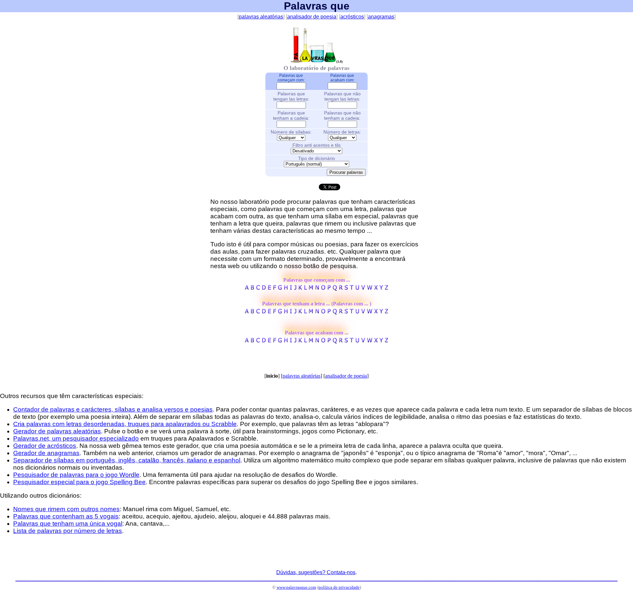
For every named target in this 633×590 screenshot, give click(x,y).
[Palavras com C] (258, 312)
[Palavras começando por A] (247, 289)
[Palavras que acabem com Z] (386, 341)
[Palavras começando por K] (300, 289)
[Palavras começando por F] (274, 289)
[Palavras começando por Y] (381, 289)
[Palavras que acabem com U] (357, 341)
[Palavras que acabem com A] (247, 341)
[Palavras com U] (357, 312)
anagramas (381, 16)
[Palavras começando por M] (311, 289)
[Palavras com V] (363, 312)
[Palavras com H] (285, 312)
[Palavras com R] (340, 312)
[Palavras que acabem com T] (351, 341)
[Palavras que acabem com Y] (381, 341)
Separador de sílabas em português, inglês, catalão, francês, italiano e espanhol (126, 460)
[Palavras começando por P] (329, 289)
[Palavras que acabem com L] (305, 341)
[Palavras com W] (369, 312)
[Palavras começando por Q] (335, 289)
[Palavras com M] (311, 312)
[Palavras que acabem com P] (329, 341)
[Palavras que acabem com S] (346, 341)
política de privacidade (339, 587)
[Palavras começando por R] (340, 289)
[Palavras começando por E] (269, 289)
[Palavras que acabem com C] (258, 341)
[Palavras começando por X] (375, 289)
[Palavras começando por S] (346, 289)
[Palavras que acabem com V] (363, 341)
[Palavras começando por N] (317, 289)
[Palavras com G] (280, 312)
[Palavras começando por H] (285, 289)
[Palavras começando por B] (252, 289)
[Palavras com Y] (381, 312)
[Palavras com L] (305, 312)
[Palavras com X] (375, 312)
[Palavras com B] (252, 312)
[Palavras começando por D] (264, 289)
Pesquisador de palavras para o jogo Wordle (76, 474)
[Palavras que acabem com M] (311, 341)
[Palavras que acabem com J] (295, 341)
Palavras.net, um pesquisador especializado (76, 438)
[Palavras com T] (351, 312)
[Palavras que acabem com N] (317, 341)
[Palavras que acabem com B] (252, 341)
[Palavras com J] (295, 312)
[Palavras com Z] (386, 312)
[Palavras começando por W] (369, 289)
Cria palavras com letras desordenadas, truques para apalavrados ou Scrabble (125, 423)
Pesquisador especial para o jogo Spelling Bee (79, 482)
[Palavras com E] (269, 312)
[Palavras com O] (323, 312)
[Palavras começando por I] (290, 289)
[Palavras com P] (329, 312)
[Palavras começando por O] (323, 289)
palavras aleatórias (261, 16)
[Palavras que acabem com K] (300, 341)
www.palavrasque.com (296, 587)
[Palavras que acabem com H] (285, 341)
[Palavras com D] (264, 312)
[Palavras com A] (247, 312)
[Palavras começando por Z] (386, 289)
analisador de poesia (311, 16)
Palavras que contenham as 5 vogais (66, 516)
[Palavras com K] (300, 312)
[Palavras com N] (317, 312)
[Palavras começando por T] (351, 289)
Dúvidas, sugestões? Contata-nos (315, 572)
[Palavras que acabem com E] (269, 341)
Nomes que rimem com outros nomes (66, 509)
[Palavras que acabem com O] (323, 341)
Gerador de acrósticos (44, 445)
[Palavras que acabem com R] (340, 341)
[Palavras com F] (274, 312)
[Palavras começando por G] (280, 289)
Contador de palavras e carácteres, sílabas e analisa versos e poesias (113, 409)
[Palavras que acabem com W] (369, 341)
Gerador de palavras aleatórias (57, 431)
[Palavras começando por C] (258, 289)
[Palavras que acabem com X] (375, 341)
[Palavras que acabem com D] (264, 341)
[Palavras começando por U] (357, 289)
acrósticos (352, 16)
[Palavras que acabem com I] (290, 341)
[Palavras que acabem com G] (280, 341)
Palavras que (316, 6)
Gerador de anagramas (46, 453)
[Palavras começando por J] (295, 289)
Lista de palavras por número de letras (67, 530)
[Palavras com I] (290, 312)
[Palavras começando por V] (363, 289)
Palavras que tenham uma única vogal (67, 523)
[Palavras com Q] (335, 312)
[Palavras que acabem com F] (274, 341)
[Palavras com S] (346, 312)
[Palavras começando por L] (305, 289)
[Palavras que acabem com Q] (335, 341)
